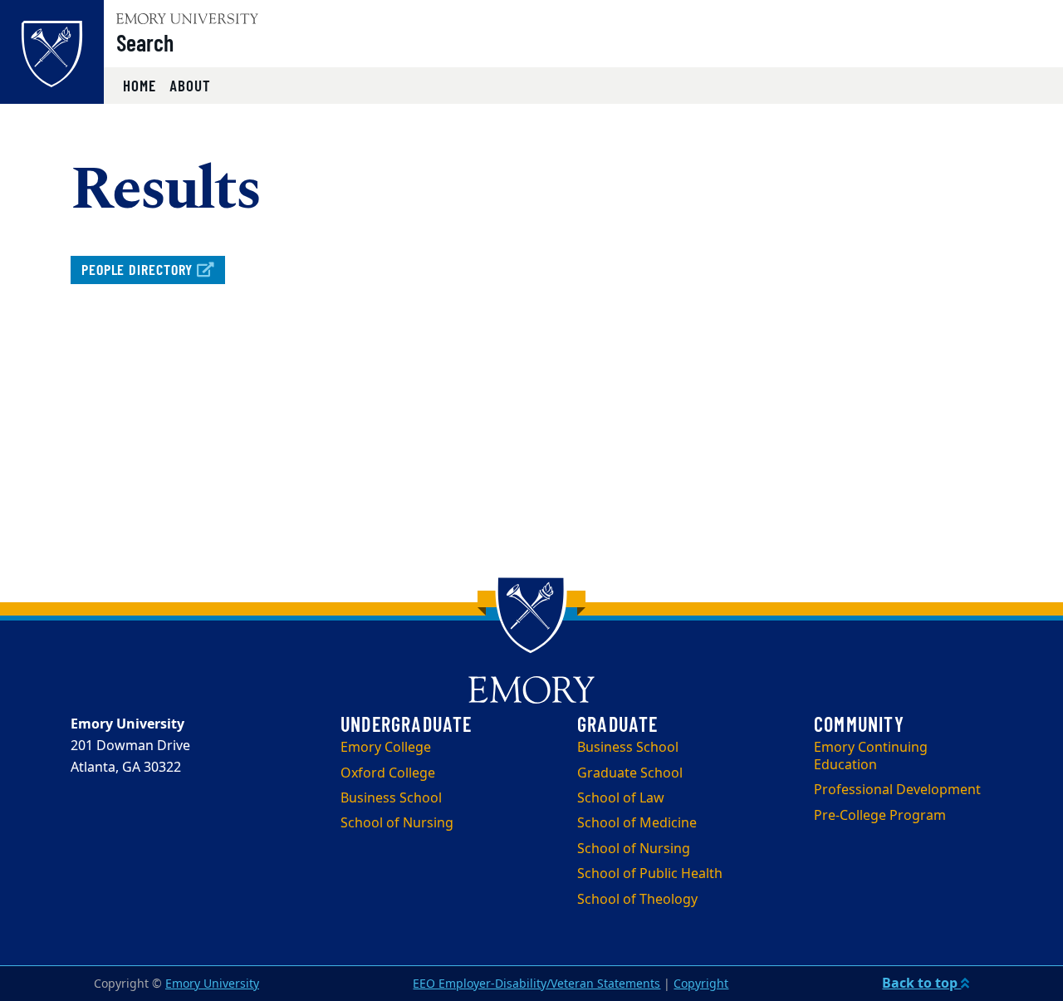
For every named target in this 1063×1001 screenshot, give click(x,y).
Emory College (385, 748)
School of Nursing (396, 823)
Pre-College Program (880, 816)
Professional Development (897, 790)
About (190, 85)
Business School (391, 798)
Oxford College (387, 773)
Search (145, 42)
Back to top (921, 984)
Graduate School (630, 773)
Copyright (701, 984)
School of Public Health (650, 874)
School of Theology (637, 900)
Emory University (212, 984)
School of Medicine (637, 823)
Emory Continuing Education (871, 756)
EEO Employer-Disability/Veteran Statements (536, 984)
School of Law (620, 798)
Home (139, 85)
